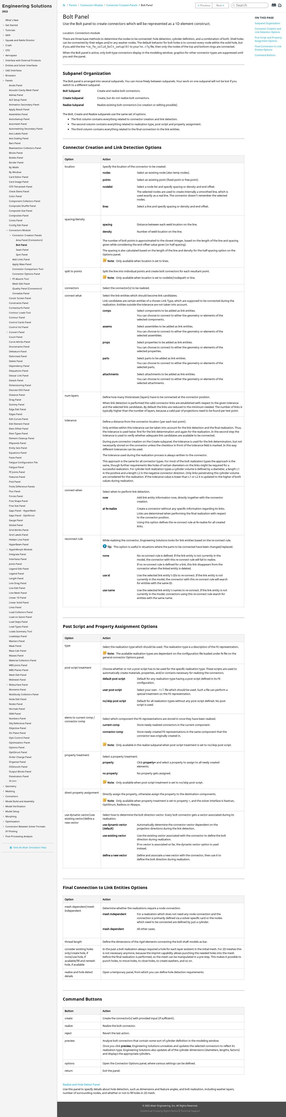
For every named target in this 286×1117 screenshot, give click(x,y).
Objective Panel (17, 728)
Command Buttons (265, 55)
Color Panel (15, 196)
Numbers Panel (17, 718)
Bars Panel (15, 143)
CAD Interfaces (13, 70)
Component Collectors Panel (24, 201)
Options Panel (16, 747)
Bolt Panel (21, 244)
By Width (14, 167)
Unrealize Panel (20, 293)
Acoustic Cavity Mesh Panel (24, 90)
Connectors (11, 796)
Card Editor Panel (18, 176)
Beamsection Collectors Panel (25, 148)
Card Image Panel (18, 181)
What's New (11, 20)
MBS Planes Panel (18, 670)
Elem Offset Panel (18, 428)
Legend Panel (16, 573)
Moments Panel (17, 689)
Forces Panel (16, 496)
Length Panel (16, 578)
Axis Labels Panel (18, 133)
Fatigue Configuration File (23, 462)
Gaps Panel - (22, 510)
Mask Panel (15, 645)
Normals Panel (17, 708)
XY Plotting (11, 831)
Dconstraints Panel (19, 346)
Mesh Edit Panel (21, 283)
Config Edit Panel (18, 225)
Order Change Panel (20, 757)
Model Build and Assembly (19, 801)
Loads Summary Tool (20, 631)
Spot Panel (22, 254)
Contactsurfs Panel (19, 307)
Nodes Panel (16, 704)
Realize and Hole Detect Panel (81, 1084)
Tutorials (10, 30)
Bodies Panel (16, 157)
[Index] (272, 8)
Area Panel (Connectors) (29, 240)
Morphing (11, 816)
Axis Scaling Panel (18, 138)
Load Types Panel (18, 626)
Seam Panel (22, 249)
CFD (7, 50)
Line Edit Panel (17, 588)
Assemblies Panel (18, 114)
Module (20, 549)
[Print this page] (279, 7)
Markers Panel (17, 641)
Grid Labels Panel (18, 534)
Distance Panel (17, 394)
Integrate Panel (17, 554)
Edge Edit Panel (17, 409)
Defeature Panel (18, 351)
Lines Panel (15, 607)
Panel (18, 544)
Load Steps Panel (18, 621)
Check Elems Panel (19, 191)
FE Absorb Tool (20, 278)
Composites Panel (18, 215)
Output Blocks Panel (20, 771)
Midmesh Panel (17, 679)
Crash (8, 45)
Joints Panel (15, 563)
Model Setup (12, 811)
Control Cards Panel (20, 322)
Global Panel (16, 525)
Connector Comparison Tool (27, 269)
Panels (9, 80)
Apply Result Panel (19, 109)
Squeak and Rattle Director (20, 40)
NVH (7, 35)
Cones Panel (15, 220)
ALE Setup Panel (18, 99)
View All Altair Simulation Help (29, 847)
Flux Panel (14, 491)
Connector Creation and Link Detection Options (268, 30)
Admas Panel (16, 94)
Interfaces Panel (18, 559)
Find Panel (15, 481)
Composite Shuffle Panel (22, 205)
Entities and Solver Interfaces (21, 65)
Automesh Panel (18, 123)
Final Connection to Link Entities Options (268, 48)
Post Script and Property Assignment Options (268, 39)
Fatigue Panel (16, 467)
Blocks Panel (16, 152)
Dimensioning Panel (20, 385)
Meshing (10, 791)
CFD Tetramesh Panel (20, 186)
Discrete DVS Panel (19, 390)
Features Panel (17, 476)
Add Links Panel (21, 259)
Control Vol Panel (18, 327)
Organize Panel (17, 761)
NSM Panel (15, 713)
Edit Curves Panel (18, 419)
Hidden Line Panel (19, 539)
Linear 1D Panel (17, 597)
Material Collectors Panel (22, 660)
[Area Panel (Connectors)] (203, 5)
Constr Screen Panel (20, 298)
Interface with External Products (23, 60)
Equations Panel (18, 452)
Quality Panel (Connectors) (27, 288)
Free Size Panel (17, 505)
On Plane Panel (17, 732)
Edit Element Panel (19, 423)
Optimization (12, 821)
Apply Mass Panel (21, 264)
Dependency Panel (19, 365)
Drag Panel (15, 399)
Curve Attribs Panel (19, 341)
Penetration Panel (19, 776)
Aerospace (11, 55)
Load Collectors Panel (21, 612)
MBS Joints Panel (18, 665)
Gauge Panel (16, 520)
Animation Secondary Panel (24, 104)
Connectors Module (20, 230)
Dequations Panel (18, 370)
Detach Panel (16, 380)
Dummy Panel (16, 404)
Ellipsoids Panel (17, 443)
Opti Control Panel (19, 737)
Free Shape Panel (18, 501)
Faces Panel (15, 457)
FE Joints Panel (17, 472)
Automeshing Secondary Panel (26, 128)
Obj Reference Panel (20, 723)
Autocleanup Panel (19, 119)
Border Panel (16, 162)
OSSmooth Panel (18, 766)
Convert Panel (16, 332)
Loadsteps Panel (18, 636)
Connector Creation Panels (27, 235)
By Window (15, 172)
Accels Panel (15, 85)
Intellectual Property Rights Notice (159, 1110)
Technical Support (190, 1110)
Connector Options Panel (26, 273)
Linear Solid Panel (19, 602)
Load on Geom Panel (20, 616)
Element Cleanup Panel (21, 438)
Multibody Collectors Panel (24, 694)
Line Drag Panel (17, 583)
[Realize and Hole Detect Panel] (221, 5)
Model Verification (15, 806)
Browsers (10, 75)
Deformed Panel (18, 356)
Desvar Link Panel (18, 375)
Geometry (10, 786)
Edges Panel (15, 414)
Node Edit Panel (17, 699)
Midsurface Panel (18, 684)
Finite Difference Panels (22, 486)
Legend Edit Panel (19, 568)
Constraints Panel (18, 303)
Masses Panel (16, 655)
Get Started (11, 25)
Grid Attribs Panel (18, 529)
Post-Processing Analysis (18, 836)
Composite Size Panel (20, 210)
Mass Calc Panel (17, 650)
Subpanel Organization (267, 23)
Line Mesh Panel (18, 592)
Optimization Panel (19, 742)
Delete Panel (16, 361)
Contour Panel (17, 317)
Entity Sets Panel (18, 447)
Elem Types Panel (18, 433)
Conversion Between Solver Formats (25, 826)
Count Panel (15, 336)
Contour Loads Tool (20, 312)
